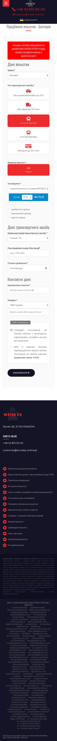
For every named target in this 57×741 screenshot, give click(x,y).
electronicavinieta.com (16, 629)
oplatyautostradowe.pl (20, 648)
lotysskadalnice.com (36, 641)
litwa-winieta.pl (13, 636)
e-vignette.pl (31, 624)
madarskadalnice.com (17, 643)
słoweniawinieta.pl (20, 664)
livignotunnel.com (20, 638)
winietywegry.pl (37, 714)
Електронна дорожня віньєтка (22, 469)
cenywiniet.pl (18, 617)
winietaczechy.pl (38, 693)
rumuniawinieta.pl (17, 652)
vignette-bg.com (37, 667)
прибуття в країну (20, 209)
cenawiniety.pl (39, 614)
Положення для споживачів (21, 498)
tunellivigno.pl (38, 664)
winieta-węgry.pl (30, 685)
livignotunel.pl (44, 636)
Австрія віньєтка (15, 522)
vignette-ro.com (38, 671)
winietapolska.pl (38, 700)
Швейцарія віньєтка (17, 527)
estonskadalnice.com (37, 631)
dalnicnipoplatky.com (37, 622)
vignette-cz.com (19, 669)
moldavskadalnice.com (40, 643)
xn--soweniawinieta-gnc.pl (28, 721)
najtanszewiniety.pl (38, 645)
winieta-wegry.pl (13, 685)
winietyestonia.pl (20, 714)
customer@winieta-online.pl (29, 14)
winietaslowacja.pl (19, 704)
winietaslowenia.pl (38, 704)
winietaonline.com (20, 700)
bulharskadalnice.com (21, 614)
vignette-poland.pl (19, 671)
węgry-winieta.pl (17, 719)
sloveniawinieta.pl (17, 655)
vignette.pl (28, 674)
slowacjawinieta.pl (19, 659)
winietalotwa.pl (18, 697)
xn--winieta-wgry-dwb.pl (28, 728)
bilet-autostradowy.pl (17, 610)
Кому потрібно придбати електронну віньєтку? (30, 492)
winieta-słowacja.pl (36, 683)
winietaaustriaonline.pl (37, 688)
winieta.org (46, 685)
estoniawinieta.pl (17, 631)
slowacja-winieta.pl (39, 657)
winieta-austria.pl (19, 681)
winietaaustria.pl (17, 688)
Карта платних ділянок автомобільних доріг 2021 (31, 474)
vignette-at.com (19, 667)
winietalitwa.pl (37, 695)
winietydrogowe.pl (16, 711)
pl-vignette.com (40, 648)
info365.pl (26, 633)
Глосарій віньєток (16, 545)
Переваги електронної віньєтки (23, 504)
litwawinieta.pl (29, 636)
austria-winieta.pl (20, 607)
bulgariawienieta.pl (19, 612)
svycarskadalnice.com (18, 662)
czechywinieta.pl (37, 619)
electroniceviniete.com (40, 629)
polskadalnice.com (17, 650)
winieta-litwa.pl (18, 683)
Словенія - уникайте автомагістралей (25, 516)
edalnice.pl (35, 626)
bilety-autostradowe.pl (39, 610)
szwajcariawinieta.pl (40, 662)
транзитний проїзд (21, 213)
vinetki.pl (17, 676)
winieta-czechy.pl (37, 681)
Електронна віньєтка (17, 539)
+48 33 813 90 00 (30, 9)
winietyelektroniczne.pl (38, 711)
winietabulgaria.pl (40, 690)
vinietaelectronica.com (33, 676)
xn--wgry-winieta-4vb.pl (28, 723)
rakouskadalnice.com (38, 650)
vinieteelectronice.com (20, 678)
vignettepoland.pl (43, 674)
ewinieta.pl (14, 633)
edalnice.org (22, 626)
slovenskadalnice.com (38, 655)
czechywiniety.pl (17, 622)
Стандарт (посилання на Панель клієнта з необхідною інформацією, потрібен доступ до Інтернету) (30, 335)
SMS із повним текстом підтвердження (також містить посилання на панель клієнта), (30, 352)
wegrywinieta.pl (40, 678)
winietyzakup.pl (40, 716)
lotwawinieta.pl (18, 641)
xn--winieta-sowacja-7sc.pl (28, 726)
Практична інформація (18, 480)
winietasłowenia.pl (38, 707)
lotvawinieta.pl (38, 638)
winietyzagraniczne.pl (20, 716)
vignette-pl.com (37, 669)
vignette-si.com (13, 674)
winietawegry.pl (14, 709)
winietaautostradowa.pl (19, 690)
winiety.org (45, 709)
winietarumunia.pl (19, 702)
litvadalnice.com (40, 633)
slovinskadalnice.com (18, 657)
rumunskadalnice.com (38, 652)
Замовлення (20, 373)
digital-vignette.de (14, 624)
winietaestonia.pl (20, 695)
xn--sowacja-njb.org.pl (37, 719)
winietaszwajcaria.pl (19, 707)
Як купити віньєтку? (17, 486)
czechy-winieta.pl (20, 619)
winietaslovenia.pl (38, 702)
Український (29, 20)
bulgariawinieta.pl (38, 612)
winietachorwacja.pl (19, 693)
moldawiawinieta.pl (18, 645)
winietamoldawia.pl (36, 697)
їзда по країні (18, 217)
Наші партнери (15, 533)
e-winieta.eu (45, 624)
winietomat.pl (30, 709)
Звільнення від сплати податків (23, 510)
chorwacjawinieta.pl (36, 617)
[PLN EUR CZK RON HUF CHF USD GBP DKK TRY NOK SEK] (27, 197)
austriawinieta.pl (37, 607)
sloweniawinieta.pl (38, 659)
